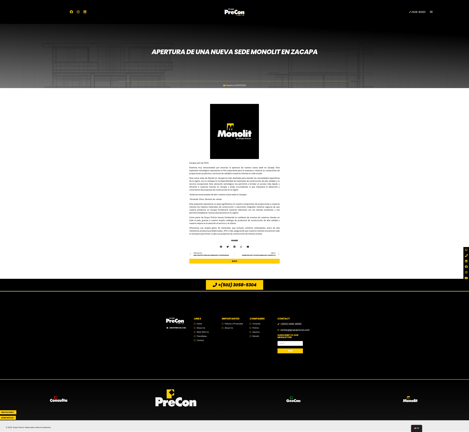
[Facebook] (466, 267)
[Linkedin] (466, 261)
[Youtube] (466, 278)
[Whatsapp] (466, 250)
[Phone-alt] (466, 255)
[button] (221, 246)
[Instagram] (466, 272)
